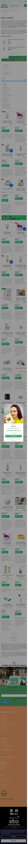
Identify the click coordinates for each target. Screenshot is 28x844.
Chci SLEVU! (13, 436)
